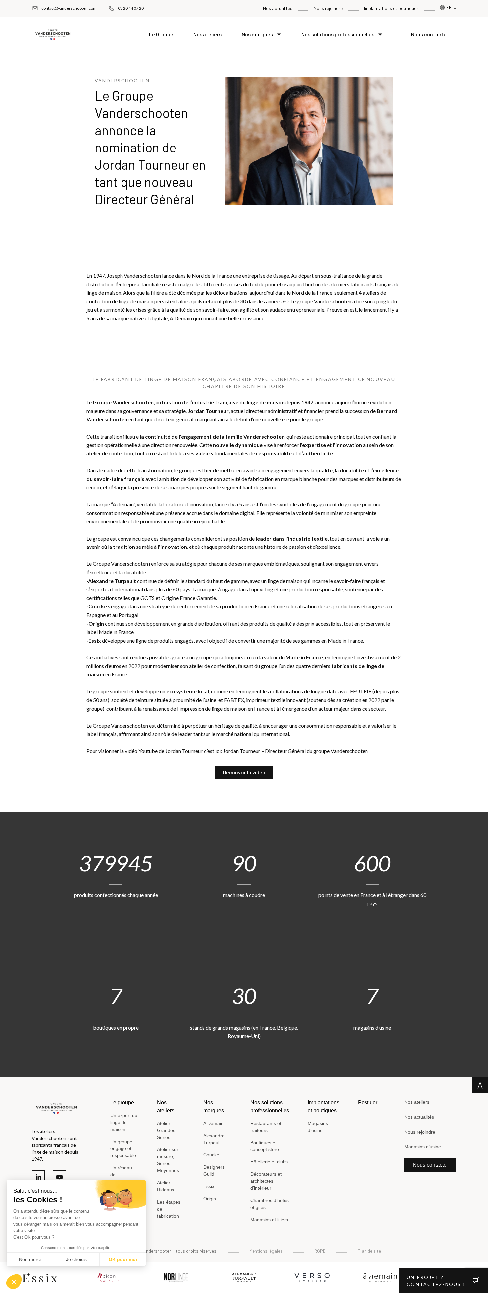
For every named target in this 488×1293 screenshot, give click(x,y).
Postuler (367, 1102)
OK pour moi (123, 1259)
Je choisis (76, 1259)
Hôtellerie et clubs (269, 1161)
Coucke (211, 1154)
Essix (208, 1186)
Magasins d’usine (318, 1127)
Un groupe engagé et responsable (123, 1148)
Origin (209, 1198)
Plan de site (369, 1251)
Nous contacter (429, 34)
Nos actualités (277, 8)
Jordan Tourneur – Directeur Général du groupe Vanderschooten (295, 751)
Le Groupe (161, 34)
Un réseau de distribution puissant (121, 1178)
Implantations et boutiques (391, 8)
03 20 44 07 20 (131, 8)
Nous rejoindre (328, 8)
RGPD (320, 1251)
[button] (14, 1282)
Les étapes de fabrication (168, 1209)
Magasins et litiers (269, 1219)
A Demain (213, 1123)
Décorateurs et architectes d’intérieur (266, 1181)
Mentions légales (266, 1251)
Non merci (30, 1259)
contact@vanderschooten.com (69, 8)
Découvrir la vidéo (244, 772)
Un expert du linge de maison (123, 1122)
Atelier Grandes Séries (166, 1130)
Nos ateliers (207, 34)
